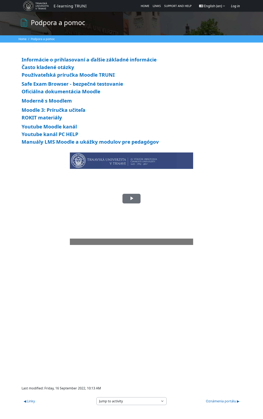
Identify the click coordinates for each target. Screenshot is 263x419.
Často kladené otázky (48, 67)
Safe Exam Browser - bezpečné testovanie (72, 83)
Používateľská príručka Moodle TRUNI (68, 74)
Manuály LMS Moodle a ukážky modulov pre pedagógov (90, 141)
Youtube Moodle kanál (49, 126)
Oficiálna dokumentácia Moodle (61, 91)
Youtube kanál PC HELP (50, 134)
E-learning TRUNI (70, 5)
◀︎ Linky (29, 401)
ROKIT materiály (42, 117)
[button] (211, 6)
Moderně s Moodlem (47, 100)
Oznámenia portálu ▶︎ (222, 401)
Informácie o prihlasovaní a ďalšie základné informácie (89, 59)
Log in (235, 6)
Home (22, 39)
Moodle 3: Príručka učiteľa (53, 109)
